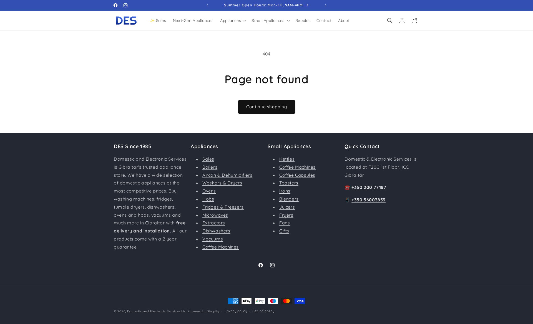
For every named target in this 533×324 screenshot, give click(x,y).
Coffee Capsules (297, 175)
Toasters (288, 183)
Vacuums (212, 239)
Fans (284, 223)
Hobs (208, 199)
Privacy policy (236, 311)
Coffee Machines (220, 247)
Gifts (284, 231)
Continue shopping (266, 106)
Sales (208, 159)
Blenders (289, 199)
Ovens (209, 191)
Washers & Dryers (222, 183)
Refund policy (263, 311)
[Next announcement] (326, 5)
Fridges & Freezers (223, 207)
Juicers (287, 207)
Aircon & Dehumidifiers (227, 175)
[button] (232, 20)
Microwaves (215, 215)
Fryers (286, 215)
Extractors (213, 223)
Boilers (209, 167)
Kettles (287, 159)
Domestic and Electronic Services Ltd (157, 311)
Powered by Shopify (204, 311)
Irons (284, 191)
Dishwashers (216, 231)
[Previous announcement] (207, 5)
